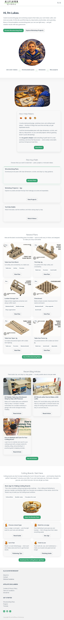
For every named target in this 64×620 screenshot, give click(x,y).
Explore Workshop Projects (34, 30)
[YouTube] (21, 118)
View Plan (17, 274)
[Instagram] (35, 118)
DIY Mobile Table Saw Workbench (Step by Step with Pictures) (16, 398)
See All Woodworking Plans (32, 357)
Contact (5, 577)
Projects (5, 604)
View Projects (32, 199)
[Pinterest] (30, 118)
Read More (38, 147)
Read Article (17, 413)
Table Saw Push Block (11, 262)
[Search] (58, 2)
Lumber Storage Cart (11, 298)
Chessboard (38, 298)
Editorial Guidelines (8, 579)
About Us (6, 575)
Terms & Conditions (8, 590)
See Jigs (46, 535)
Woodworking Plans (9, 602)
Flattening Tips (17, 553)
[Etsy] (26, 118)
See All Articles (32, 458)
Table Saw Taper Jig (11, 338)
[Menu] (60, 2)
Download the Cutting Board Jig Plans (32, 560)
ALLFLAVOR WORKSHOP (10, 571)
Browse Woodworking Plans (13, 30)
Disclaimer (6, 592)
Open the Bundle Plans (32, 517)
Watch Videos (32, 218)
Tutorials (5, 606)
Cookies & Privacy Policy (10, 588)
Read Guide (17, 535)
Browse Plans (32, 180)
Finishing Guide (47, 553)
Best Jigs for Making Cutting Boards (17, 486)
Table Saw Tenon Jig (40, 338)
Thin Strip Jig (38, 262)
